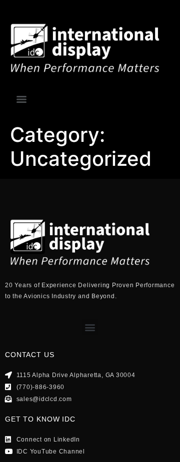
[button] (90, 327)
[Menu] (21, 99)
